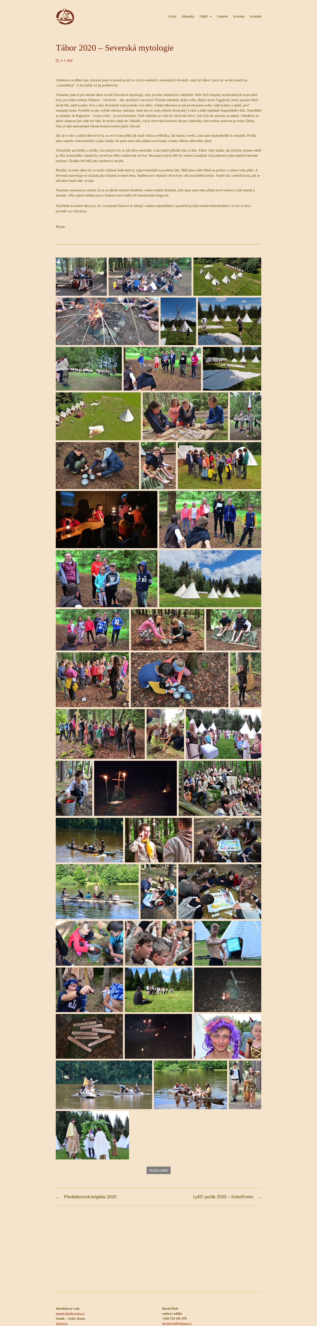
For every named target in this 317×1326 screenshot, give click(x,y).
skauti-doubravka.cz (70, 1313)
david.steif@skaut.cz (177, 1323)
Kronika (239, 16)
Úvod (172, 16)
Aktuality (188, 16)
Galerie (222, 16)
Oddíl (203, 16)
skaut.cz (61, 1323)
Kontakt (255, 16)
